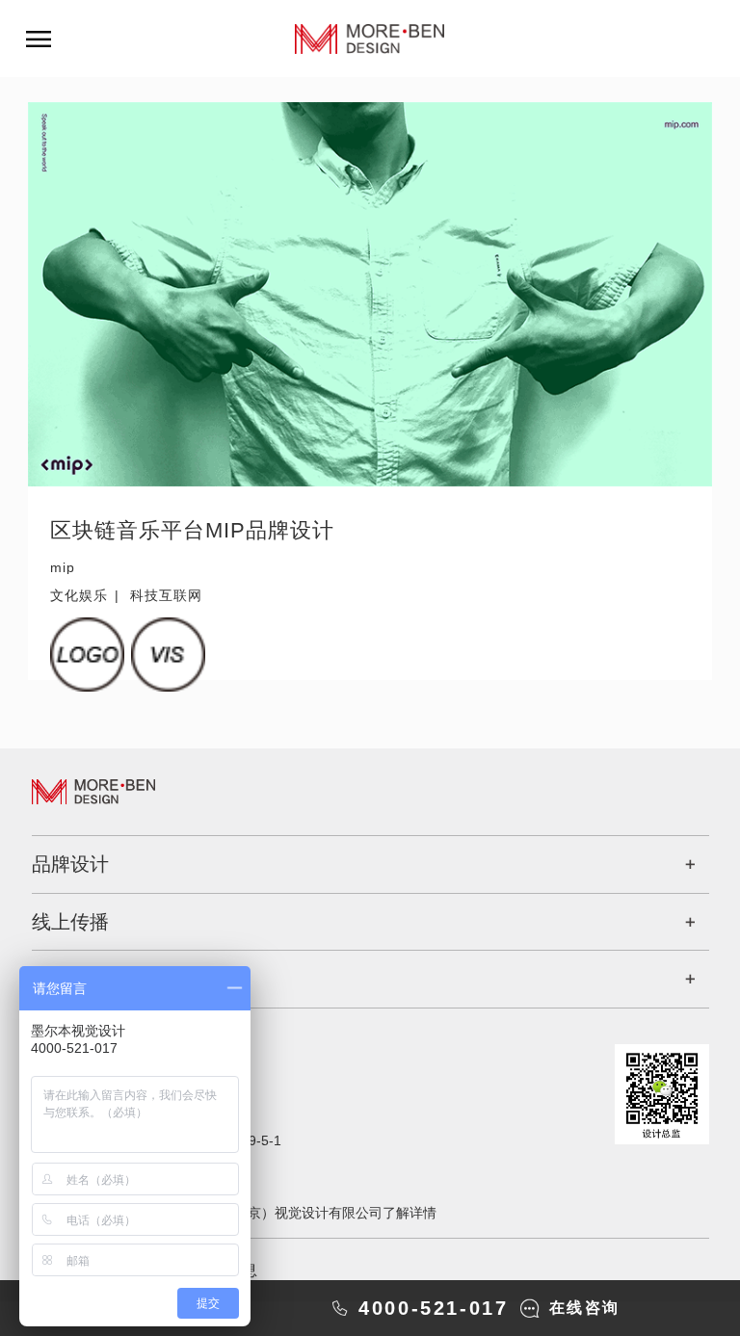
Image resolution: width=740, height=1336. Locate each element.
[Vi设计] (168, 654)
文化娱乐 (79, 595)
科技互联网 (166, 595)
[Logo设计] (87, 654)
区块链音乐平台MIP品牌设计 (192, 530)
